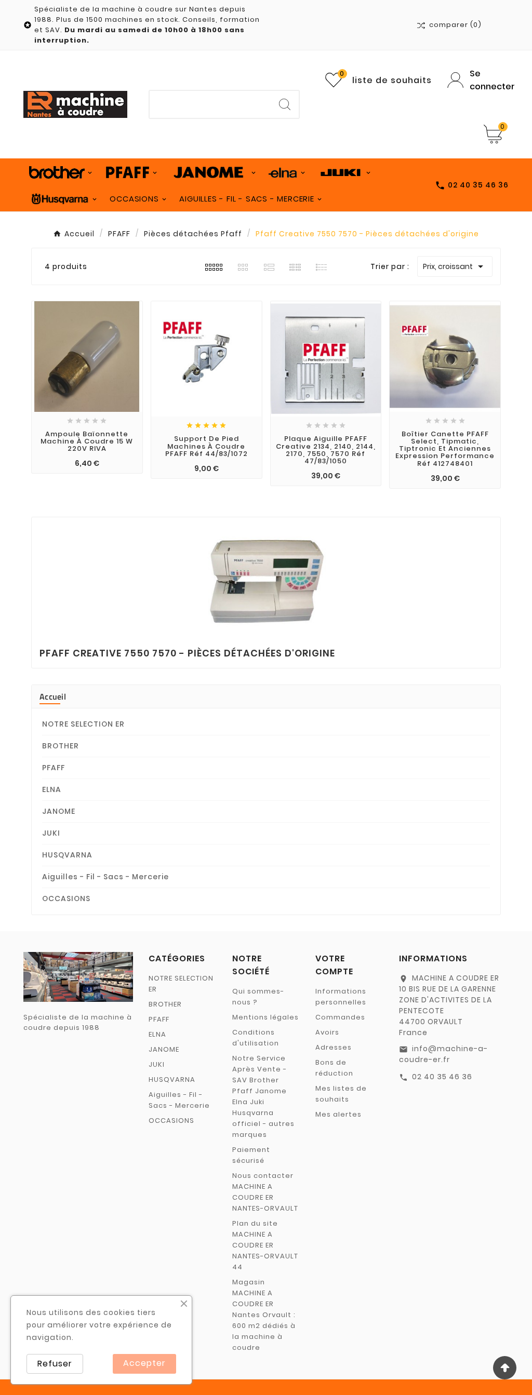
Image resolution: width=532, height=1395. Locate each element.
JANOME (58, 811)
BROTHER (60, 746)
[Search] (284, 104)
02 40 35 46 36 (442, 1076)
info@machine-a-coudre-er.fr (443, 1054)
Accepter (144, 1363)
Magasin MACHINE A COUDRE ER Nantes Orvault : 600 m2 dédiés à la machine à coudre (264, 1314)
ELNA (51, 789)
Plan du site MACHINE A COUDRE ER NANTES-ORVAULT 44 (265, 1245)
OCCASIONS (66, 898)
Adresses (333, 1047)
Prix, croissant (455, 266)
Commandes (340, 1017)
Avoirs (327, 1032)
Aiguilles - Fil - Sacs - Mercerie (105, 876)
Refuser (54, 1364)
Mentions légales (265, 1017)
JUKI (51, 833)
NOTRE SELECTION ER (83, 724)
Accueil (52, 696)
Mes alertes (338, 1114)
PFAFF (53, 767)
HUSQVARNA (67, 855)
